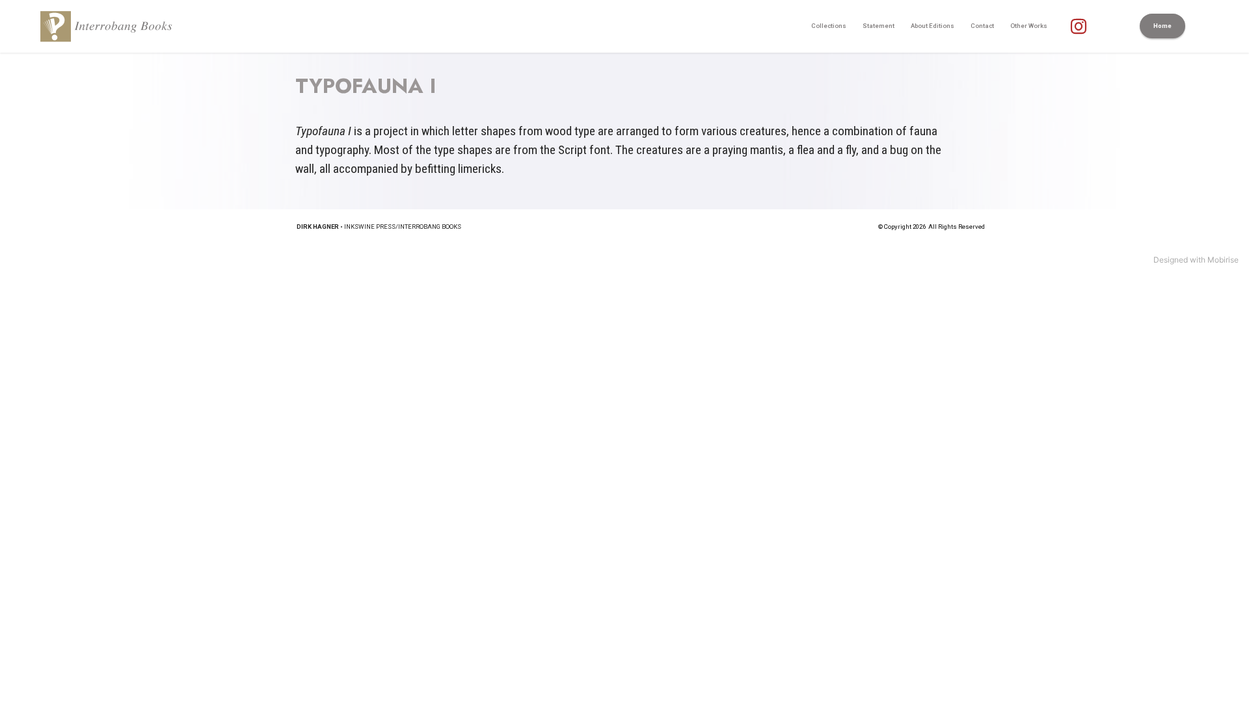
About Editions (932, 25)
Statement (878, 25)
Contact (982, 25)
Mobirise (1223, 260)
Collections (828, 25)
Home (1162, 25)
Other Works (1028, 25)
